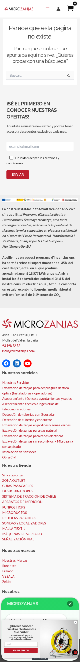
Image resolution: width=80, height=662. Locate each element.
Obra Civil (9, 457)
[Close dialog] (75, 622)
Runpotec (9, 566)
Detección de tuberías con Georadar (28, 414)
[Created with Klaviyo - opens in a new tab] (40, 659)
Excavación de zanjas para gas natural (29, 430)
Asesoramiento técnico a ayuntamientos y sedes (37, 398)
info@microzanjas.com (18, 351)
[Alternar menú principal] (47, 8)
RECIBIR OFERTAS (21, 650)
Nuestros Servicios (16, 382)
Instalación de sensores (19, 452)
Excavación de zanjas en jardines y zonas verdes (36, 425)
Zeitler (7, 582)
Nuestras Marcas (15, 560)
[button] (70, 604)
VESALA (8, 576)
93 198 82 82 (11, 346)
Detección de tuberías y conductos (27, 420)
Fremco (7, 571)
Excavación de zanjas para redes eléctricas (32, 436)
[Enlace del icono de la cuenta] (58, 9)
